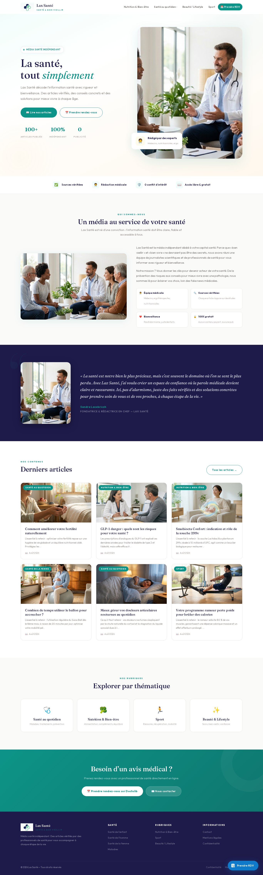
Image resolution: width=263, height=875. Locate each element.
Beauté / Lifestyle (193, 6)
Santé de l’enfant (117, 831)
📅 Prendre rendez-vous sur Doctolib (112, 791)
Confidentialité (211, 843)
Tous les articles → (224, 469)
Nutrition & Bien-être (136, 6)
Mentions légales (212, 837)
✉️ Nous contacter (163, 791)
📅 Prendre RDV (230, 6)
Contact (207, 831)
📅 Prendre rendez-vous (81, 112)
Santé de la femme (118, 843)
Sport (212, 6)
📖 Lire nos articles (39, 112)
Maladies (113, 849)
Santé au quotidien (165, 6)
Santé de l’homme (118, 837)
